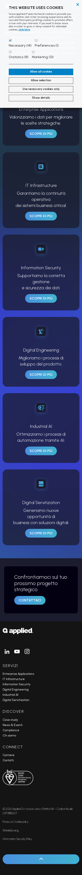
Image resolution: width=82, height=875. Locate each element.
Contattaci (30, 600)
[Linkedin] (7, 651)
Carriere (8, 755)
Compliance (11, 730)
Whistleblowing (11, 830)
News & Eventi (13, 725)
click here (24, 29)
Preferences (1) (47, 45)
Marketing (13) (43, 57)
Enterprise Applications (18, 674)
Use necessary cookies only (41, 89)
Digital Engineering (16, 689)
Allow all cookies (41, 71)
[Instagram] (27, 651)
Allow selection (41, 80)
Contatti (8, 760)
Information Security (16, 684)
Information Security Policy (17, 839)
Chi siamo (9, 735)
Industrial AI (10, 695)
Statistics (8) (18, 57)
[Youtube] (17, 651)
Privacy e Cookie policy (15, 821)
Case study (10, 720)
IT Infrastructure (14, 679)
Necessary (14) (20, 45)
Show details (41, 97)
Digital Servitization (16, 700)
